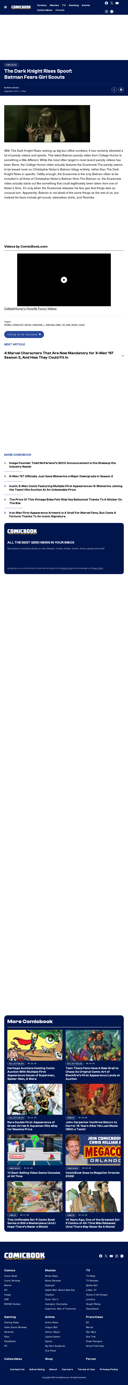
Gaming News (11, 1322)
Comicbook (11, 64)
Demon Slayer (52, 1331)
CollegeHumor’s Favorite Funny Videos (30, 308)
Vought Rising (93, 1303)
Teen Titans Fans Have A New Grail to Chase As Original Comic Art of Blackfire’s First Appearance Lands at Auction (93, 1073)
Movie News (51, 1275)
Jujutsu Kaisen (52, 1336)
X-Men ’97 (91, 1289)
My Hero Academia (55, 1345)
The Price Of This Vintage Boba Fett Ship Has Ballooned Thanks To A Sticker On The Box (65, 501)
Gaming (74, 5)
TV (64, 5)
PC (5, 1345)
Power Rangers (94, 1341)
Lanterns (90, 1299)
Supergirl (50, 1285)
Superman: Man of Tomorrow (60, 1308)
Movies (54, 5)
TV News (90, 1275)
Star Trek (91, 1336)
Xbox (7, 1336)
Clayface (49, 1294)
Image (7, 1294)
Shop (49, 1359)
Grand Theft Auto (95, 1345)
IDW (6, 1299)
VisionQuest (92, 1308)
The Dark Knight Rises (73, 324)
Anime (86, 5)
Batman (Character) (14, 324)
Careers (67, 1369)
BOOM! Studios (12, 1303)
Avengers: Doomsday (56, 1303)
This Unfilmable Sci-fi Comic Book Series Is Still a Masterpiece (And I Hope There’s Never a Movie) (31, 1223)
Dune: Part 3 (51, 1299)
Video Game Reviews (15, 1327)
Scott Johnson (13, 87)
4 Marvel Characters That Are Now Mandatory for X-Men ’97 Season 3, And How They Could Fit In (58, 355)
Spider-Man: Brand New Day (60, 1289)
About (53, 1369)
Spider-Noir (92, 1285)
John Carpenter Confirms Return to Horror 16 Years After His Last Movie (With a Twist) (92, 1126)
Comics (42, 5)
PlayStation (10, 1341)
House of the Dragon (97, 1294)
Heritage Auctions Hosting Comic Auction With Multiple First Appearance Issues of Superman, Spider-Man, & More (31, 1073)
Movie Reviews (53, 1280)
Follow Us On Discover (23, 334)
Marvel (7, 1285)
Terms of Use (66, 568)
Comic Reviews (12, 1280)
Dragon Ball (51, 1327)
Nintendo (9, 1331)
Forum (60, 10)
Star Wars (91, 1331)
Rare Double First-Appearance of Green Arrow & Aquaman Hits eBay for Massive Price (32, 1126)
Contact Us (17, 1369)
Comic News (10, 1275)
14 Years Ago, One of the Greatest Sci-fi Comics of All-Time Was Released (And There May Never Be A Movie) (93, 1223)
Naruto (48, 1341)
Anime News (51, 1322)
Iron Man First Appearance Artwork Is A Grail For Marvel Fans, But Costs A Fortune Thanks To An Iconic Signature (62, 514)
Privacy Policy (97, 568)
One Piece (50, 1350)
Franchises (94, 1317)
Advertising (36, 1369)
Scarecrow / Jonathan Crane (46, 324)
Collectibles (45, 10)
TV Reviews (92, 1280)
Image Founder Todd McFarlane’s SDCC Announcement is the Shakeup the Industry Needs (62, 464)
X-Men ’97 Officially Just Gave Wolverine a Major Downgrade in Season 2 (61, 476)
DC (5, 1289)
